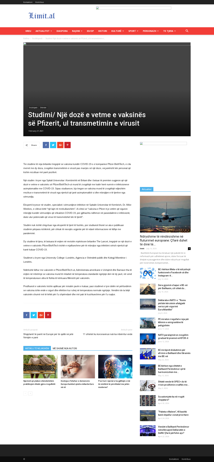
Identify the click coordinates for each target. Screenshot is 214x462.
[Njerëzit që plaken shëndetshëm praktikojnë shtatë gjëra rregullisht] (40, 366)
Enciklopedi (37, 38)
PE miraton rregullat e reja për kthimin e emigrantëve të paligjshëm (173, 322)
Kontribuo (39, 2)
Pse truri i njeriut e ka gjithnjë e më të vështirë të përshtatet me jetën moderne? (114, 384)
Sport (132, 30)
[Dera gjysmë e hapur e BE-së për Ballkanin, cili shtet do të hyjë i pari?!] (148, 289)
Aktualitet (43, 30)
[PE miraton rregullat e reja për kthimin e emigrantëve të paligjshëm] (148, 323)
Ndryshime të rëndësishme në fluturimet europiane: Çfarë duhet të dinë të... (163, 240)
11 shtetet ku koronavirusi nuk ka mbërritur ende (107, 334)
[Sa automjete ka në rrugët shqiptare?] (148, 400)
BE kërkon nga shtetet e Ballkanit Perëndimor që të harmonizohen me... (171, 369)
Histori (102, 30)
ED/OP (90, 30)
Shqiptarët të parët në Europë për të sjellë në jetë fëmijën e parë (48, 336)
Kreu (28, 30)
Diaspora (62, 30)
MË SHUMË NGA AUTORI (65, 348)
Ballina (26, 38)
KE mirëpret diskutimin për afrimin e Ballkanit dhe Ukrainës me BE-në (174, 353)
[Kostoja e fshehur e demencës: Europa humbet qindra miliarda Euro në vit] (78, 366)
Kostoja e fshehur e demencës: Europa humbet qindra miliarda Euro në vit (77, 384)
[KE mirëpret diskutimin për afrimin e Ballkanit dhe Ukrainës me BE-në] (148, 353)
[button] (187, 31)
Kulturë (116, 30)
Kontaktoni (27, 2)
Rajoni (76, 30)
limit (142, 248)
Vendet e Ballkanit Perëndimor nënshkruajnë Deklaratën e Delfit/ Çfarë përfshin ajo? (173, 430)
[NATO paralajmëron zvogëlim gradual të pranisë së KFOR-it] (148, 338)
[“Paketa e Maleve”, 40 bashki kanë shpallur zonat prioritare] (148, 415)
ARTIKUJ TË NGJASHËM (37, 348)
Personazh (149, 30)
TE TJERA (168, 30)
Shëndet (43, 107)
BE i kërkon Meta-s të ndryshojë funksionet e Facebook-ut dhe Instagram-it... (174, 272)
